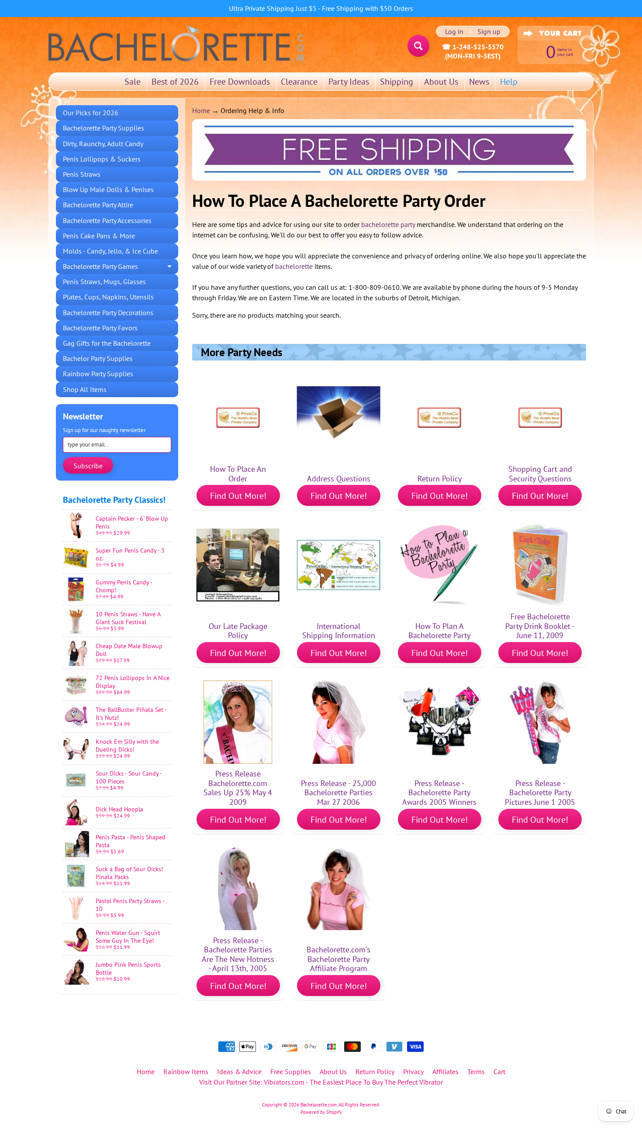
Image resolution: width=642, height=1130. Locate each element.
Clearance (299, 81)
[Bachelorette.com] (176, 42)
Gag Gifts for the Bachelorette (107, 343)
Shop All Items (85, 389)
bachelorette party (388, 224)
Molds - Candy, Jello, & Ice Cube (110, 251)
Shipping (396, 81)
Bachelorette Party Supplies (103, 128)
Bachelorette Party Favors (100, 327)
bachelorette (294, 266)
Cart (499, 1071)
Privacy (413, 1071)
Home (201, 110)
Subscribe (88, 465)
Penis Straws (81, 174)
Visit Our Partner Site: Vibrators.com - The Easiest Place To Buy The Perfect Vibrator (321, 1082)
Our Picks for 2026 (90, 112)
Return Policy (375, 1071)
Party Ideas (348, 81)
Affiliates (445, 1071)
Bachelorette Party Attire (98, 204)
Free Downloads (240, 81)
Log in (454, 31)
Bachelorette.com (318, 1105)
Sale (132, 81)
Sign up (488, 31)
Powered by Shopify (321, 1112)
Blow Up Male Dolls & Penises (108, 189)
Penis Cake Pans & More (99, 235)
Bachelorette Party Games (120, 268)
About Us (441, 81)
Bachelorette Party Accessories (107, 220)
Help (509, 81)
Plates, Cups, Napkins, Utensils (108, 296)
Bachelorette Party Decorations (108, 312)
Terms (476, 1071)
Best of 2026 (175, 81)
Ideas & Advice (239, 1071)
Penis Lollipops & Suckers (102, 159)
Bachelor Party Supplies (98, 358)
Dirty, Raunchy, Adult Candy (103, 143)
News (479, 81)
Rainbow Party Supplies (98, 373)
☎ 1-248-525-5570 (473, 46)
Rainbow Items (185, 1071)
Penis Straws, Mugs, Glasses (104, 281)
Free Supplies (290, 1071)
